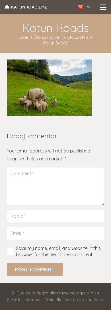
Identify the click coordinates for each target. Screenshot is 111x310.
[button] (84, 7)
